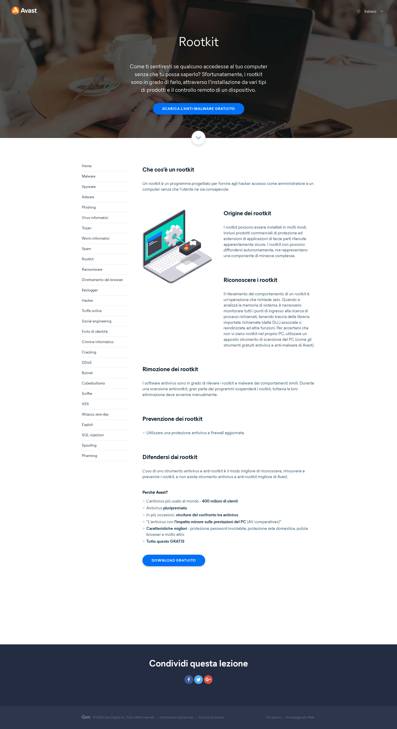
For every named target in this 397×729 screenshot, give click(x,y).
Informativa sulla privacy (177, 717)
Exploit (87, 424)
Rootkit (88, 259)
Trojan (86, 228)
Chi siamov (273, 717)
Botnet (87, 373)
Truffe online (92, 311)
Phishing (89, 207)
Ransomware (92, 269)
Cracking (89, 352)
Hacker (87, 300)
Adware (88, 197)
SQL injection (93, 435)
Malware (88, 176)
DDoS (87, 362)
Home (86, 166)
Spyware (89, 186)
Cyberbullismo (93, 383)
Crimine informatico (98, 342)
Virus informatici (95, 217)
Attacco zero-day (95, 414)
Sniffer (87, 393)
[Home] (24, 10)
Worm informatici (96, 238)
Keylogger (90, 290)
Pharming (89, 455)
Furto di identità (95, 331)
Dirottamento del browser (102, 280)
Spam (86, 249)
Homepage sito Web (300, 717)
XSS (85, 404)
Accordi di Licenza (211, 717)
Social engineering (96, 321)
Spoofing (89, 445)
